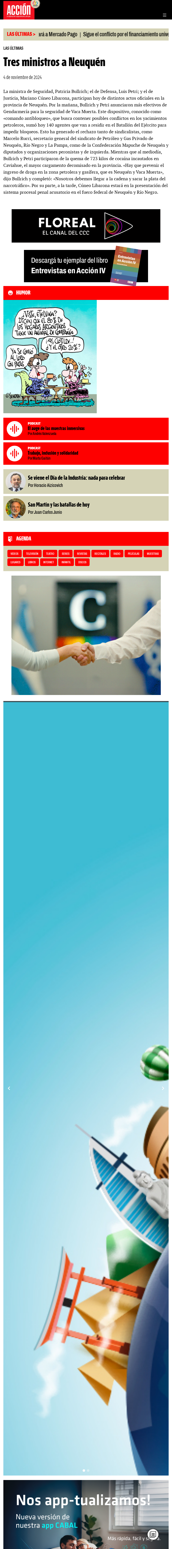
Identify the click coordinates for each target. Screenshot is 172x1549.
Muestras (153, 554)
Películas (133, 554)
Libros (32, 562)
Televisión (32, 554)
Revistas (82, 554)
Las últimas (13, 48)
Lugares (15, 562)
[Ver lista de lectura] (152, 1534)
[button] (84, 1470)
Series (65, 554)
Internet (48, 562)
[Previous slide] (9, 1088)
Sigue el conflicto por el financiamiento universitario (95, 35)
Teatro (50, 554)
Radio (117, 554)
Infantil (66, 562)
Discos (82, 562)
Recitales (100, 554)
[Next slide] (163, 1088)
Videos (14, 554)
